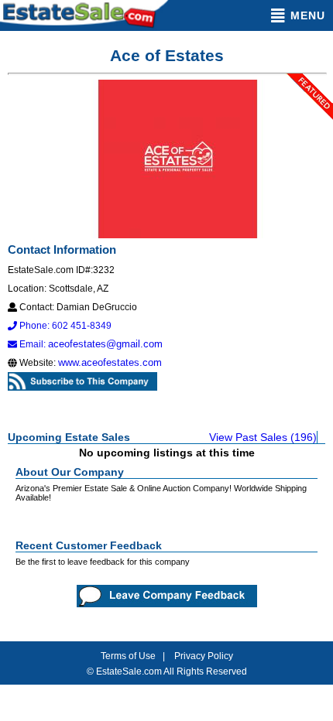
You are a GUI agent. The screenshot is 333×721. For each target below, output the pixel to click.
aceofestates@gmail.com (105, 344)
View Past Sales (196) (263, 437)
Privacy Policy (203, 656)
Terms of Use (128, 656)
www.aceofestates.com (110, 362)
